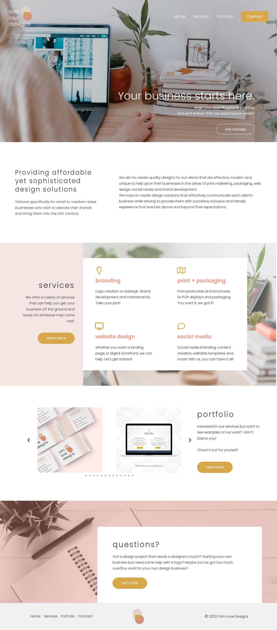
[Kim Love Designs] (20, 16)
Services (201, 16)
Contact (85, 616)
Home (179, 16)
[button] (254, 16)
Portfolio (225, 16)
